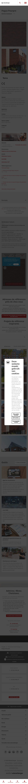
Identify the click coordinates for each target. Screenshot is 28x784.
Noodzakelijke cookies (16, 422)
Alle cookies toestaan (16, 414)
